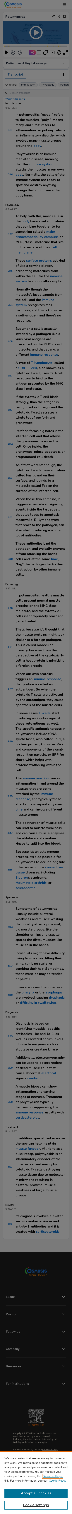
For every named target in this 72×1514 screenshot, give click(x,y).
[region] (36, 1482)
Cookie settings (53, 1476)
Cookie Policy (57, 1481)
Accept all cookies (36, 1493)
